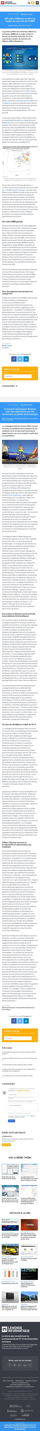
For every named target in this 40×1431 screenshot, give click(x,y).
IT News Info (33, 1344)
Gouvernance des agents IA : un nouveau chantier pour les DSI (10, 1235)
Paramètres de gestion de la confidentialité (20, 1386)
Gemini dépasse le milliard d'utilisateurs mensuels (28, 1284)
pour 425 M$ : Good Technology (13, 190)
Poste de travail (13, 14)
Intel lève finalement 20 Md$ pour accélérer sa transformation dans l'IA (29, 1307)
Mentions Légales (31, 1381)
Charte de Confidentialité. (27, 1101)
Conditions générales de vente (20, 1384)
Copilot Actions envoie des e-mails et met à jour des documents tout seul (10, 1199)
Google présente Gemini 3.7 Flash (29, 1259)
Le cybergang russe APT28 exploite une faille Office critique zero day (29, 1178)
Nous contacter (8, 1381)
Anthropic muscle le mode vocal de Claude (9, 1177)
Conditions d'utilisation (20, 1117)
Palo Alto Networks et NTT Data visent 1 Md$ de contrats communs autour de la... (28, 1236)
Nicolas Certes (7, 345)
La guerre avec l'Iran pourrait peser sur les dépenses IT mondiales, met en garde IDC (19, 1070)
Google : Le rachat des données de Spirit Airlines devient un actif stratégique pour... (10, 1261)
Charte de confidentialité (20, 1382)
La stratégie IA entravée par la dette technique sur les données (19, 1053)
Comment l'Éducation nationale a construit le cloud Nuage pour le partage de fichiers (28, 1200)
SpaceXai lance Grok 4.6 (10, 1283)
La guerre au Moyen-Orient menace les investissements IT (19, 1059)
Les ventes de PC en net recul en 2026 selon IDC (17, 1075)
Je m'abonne (6, 1144)
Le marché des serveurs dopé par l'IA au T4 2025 (17, 1064)
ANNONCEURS (20, 1381)
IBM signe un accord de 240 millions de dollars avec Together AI (9, 1307)
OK (34, 376)
